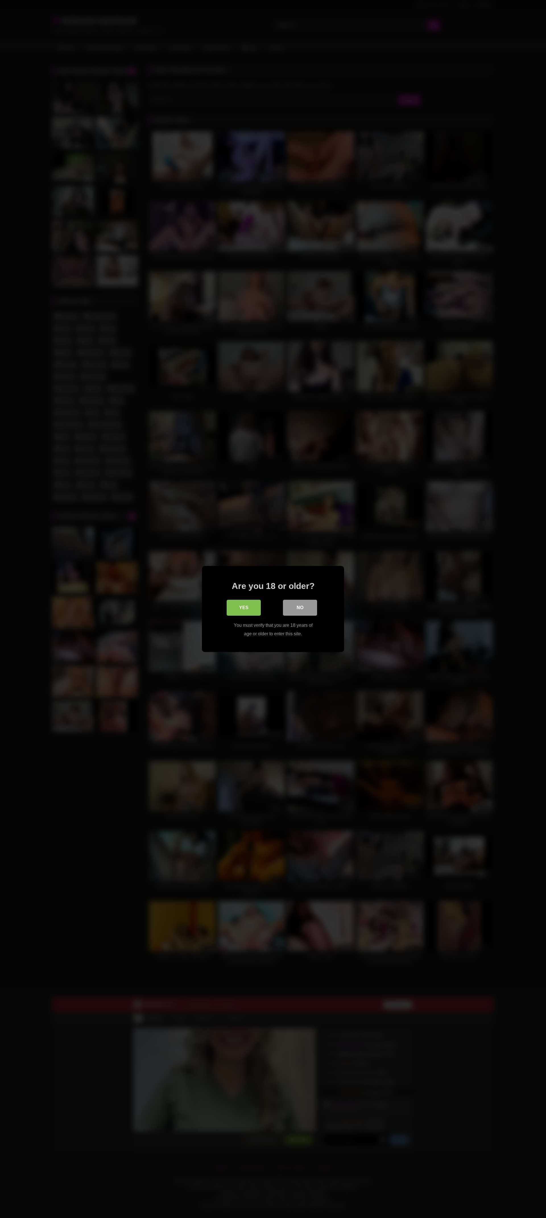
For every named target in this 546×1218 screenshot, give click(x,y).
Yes (244, 607)
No (300, 607)
